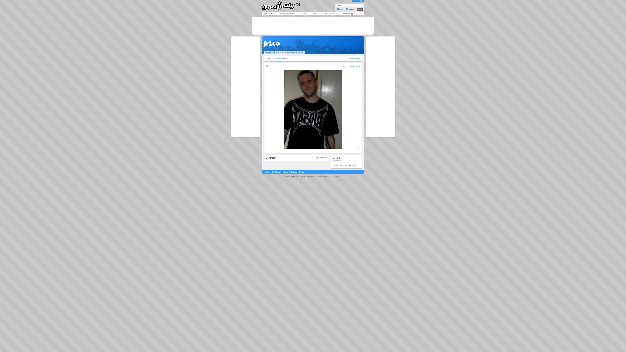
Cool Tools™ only (350, 166)
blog (300, 52)
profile (269, 52)
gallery (280, 52)
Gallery (268, 59)
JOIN (361, 1)
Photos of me (280, 59)
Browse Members (287, 14)
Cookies (294, 172)
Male (304, 14)
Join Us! (267, 172)
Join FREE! (268, 14)
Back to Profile (354, 59)
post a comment (322, 158)
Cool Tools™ (329, 14)
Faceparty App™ (348, 14)
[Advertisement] (313, 25)
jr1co (272, 43)
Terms (286, 172)
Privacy (302, 172)
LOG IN (356, 1)
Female (314, 14)
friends (291, 52)
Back (352, 66)
